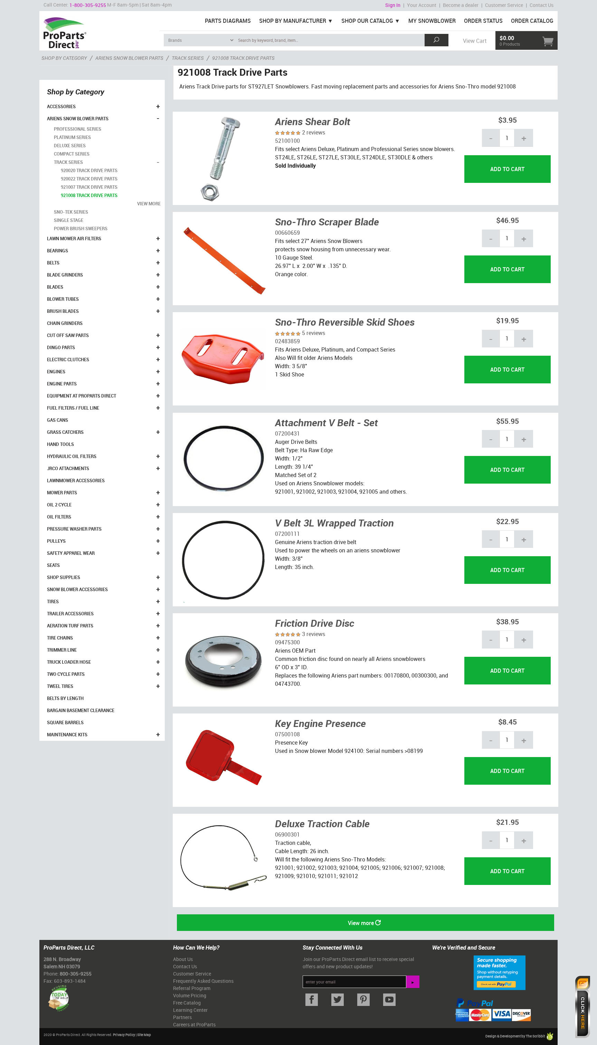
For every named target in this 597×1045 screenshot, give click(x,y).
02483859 (287, 341)
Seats (53, 565)
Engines (56, 371)
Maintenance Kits (67, 734)
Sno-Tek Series (71, 212)
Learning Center (190, 1010)
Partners (182, 1017)
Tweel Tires (60, 686)
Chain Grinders (65, 323)
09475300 (287, 642)
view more (149, 203)
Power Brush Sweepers (80, 228)
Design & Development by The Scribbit (515, 1036)
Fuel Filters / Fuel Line (73, 408)
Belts (53, 263)
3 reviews (313, 634)
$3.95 (507, 120)
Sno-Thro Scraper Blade (327, 221)
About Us (183, 959)
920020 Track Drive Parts (89, 170)
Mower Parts (62, 492)
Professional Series (77, 129)
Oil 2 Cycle (59, 505)
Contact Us (541, 5)
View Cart (474, 41)
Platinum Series (72, 137)
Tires (53, 601)
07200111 (287, 534)
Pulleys (56, 541)
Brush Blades (63, 311)
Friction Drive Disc (314, 622)
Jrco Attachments (68, 468)
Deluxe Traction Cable (322, 823)
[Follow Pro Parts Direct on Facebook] (311, 999)
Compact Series (71, 154)
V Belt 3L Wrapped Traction (334, 522)
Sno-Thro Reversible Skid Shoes (345, 321)
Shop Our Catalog (367, 21)
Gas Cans (57, 420)
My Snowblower (432, 21)
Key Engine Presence (320, 723)
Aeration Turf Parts (70, 626)
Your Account (421, 5)
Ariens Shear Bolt (312, 121)
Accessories (61, 106)
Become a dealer (460, 5)
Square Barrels (65, 722)
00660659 (287, 232)
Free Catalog (187, 1002)
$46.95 (507, 220)
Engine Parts (62, 384)
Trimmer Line (62, 650)
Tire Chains (60, 638)
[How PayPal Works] (499, 972)
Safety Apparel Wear (71, 553)
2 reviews (313, 132)
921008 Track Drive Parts (89, 195)
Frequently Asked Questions (203, 981)
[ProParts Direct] (99, 30)
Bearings (57, 251)
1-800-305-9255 (87, 5)
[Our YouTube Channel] (389, 999)
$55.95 (507, 421)
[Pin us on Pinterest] (363, 999)
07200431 (287, 433)
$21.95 (507, 822)
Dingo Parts (61, 347)
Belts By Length (65, 698)
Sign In (392, 5)
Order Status (483, 21)
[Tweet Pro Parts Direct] (337, 999)
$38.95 (507, 621)
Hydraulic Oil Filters (71, 456)
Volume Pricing (189, 995)
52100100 (287, 140)
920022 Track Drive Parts (89, 179)
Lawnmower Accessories (76, 480)
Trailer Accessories (70, 613)
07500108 (287, 734)
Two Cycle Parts (66, 674)
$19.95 (507, 320)
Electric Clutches (68, 359)
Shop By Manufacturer (292, 21)
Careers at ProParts (194, 1024)
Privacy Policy (124, 1034)
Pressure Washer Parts (74, 529)
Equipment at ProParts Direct (81, 396)
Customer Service (504, 5)
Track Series (68, 162)
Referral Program (191, 988)
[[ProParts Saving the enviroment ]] (58, 995)
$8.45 (507, 722)
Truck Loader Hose (69, 662)
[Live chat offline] (582, 1007)
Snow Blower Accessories (77, 589)
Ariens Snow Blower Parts (77, 118)
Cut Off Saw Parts (68, 335)
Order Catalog (532, 21)
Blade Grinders (65, 275)
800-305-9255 (76, 973)
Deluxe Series (70, 145)
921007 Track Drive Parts (89, 187)
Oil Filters (59, 517)
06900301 (287, 834)
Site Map (144, 1034)
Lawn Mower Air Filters (74, 238)
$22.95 (507, 521)
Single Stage (68, 220)
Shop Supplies (63, 577)
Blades (55, 287)
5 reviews (313, 333)
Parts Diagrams (228, 21)
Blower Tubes (63, 299)
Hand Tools (60, 444)
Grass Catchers (65, 432)
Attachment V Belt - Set (326, 422)
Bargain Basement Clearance (80, 710)
